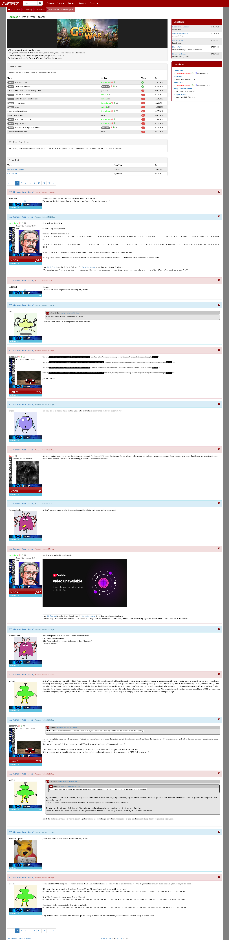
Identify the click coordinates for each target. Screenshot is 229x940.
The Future (178, 71)
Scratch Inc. (178, 77)
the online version (89, 267)
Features (50, 3)
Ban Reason (178, 83)
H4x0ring (28, 9)
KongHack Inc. (106, 938)
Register (71, 3)
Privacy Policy (11, 938)
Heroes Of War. (178, 40)
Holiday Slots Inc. (179, 54)
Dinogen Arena (180, 94)
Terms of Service (24, 938)
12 (49, 183)
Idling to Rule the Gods (183, 89)
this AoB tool (52, 267)
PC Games (41, 9)
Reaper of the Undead (180, 27)
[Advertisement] (96, 10)
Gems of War (12, 174)
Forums (17, 9)
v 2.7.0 (119, 938)
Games (81, 3)
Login (60, 3)
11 (44, 183)
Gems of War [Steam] (15, 169)
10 (39, 183)
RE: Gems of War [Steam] (21, 192)
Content (93, 3)
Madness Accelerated (180, 34)
